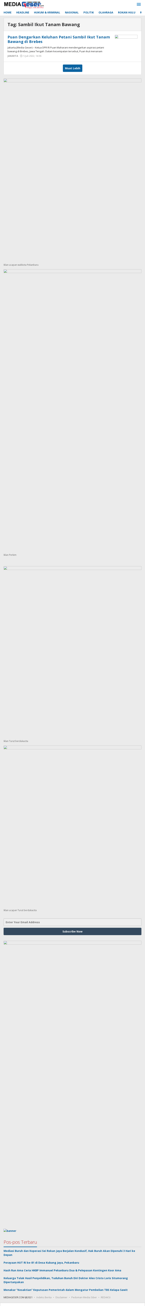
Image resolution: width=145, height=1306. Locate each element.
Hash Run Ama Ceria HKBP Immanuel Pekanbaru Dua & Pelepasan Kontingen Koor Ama (62, 1270)
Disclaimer (61, 1297)
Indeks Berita (44, 1297)
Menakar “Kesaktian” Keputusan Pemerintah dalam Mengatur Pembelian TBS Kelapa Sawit (66, 1290)
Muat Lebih (72, 68)
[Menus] (138, 4)
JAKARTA (13, 56)
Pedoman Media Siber (84, 1297)
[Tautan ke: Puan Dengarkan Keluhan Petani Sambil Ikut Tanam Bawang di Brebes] (126, 43)
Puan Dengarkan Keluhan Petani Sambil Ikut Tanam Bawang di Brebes (59, 39)
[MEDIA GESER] (24, 4)
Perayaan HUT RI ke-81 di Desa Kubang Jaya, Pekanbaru (41, 1262)
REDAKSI (105, 1297)
